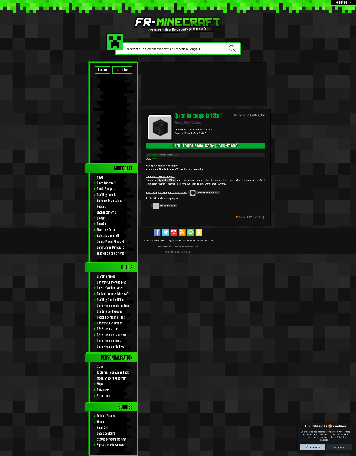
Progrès (101, 224)
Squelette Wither (167, 180)
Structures (103, 396)
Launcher (122, 70)
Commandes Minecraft (110, 248)
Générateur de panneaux (111, 335)
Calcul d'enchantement (111, 288)
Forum (102, 70)
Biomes (101, 218)
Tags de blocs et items (110, 253)
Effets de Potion (106, 230)
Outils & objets (106, 189)
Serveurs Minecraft (184, 252)
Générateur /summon (110, 323)
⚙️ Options (339, 447)
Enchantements (106, 212)
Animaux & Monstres (109, 201)
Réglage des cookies (176, 240)
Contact (211, 240)
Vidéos (101, 422)
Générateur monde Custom (113, 306)
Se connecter (343, 3)
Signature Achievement (111, 445)
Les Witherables (168, 205)
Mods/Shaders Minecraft (112, 378)
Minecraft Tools (170, 252)
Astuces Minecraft (108, 236)
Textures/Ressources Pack (113, 373)
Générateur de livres (109, 341)
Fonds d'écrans (106, 416)
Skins (100, 367)
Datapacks (103, 390)
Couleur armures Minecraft (113, 294)
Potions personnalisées (111, 317)
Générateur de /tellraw (110, 347)
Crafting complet (107, 195)
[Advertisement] (113, 118)
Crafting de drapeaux (110, 312)
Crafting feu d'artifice (110, 300)
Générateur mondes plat (111, 282)
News (100, 177)
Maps (100, 384)
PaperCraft (103, 428)
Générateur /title (107, 329)
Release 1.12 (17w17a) (250, 217)
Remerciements (197, 240)
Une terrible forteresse (207, 192)
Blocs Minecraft (106, 183)
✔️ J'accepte (312, 447)
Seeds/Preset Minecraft (111, 242)
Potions (101, 207)
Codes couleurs (106, 434)
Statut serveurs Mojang (111, 439)
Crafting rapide (106, 276)
